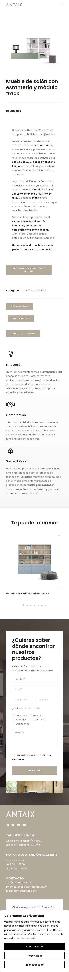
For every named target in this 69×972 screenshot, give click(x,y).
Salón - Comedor (36, 290)
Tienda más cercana (23, 333)
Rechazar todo (34, 964)
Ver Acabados (19, 306)
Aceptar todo (34, 946)
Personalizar (34, 955)
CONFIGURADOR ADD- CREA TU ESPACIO (29, 269)
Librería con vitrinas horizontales (26, 593)
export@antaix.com (35, 887)
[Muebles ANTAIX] (14, 4)
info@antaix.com (26, 891)
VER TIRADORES (21, 318)
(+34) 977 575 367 (22, 882)
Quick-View (59, 536)
